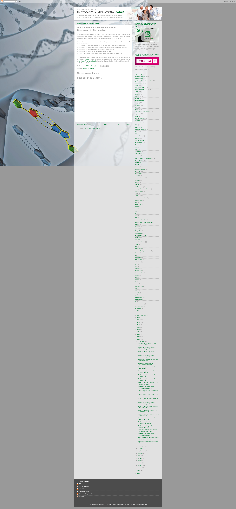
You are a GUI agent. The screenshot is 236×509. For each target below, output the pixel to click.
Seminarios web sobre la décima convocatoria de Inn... (147, 430)
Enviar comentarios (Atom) (93, 128)
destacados (138, 204)
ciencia (137, 167)
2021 (138, 327)
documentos (138, 173)
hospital (137, 277)
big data (137, 253)
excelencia (138, 162)
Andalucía (137, 120)
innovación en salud (140, 198)
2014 (138, 473)
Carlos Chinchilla (84, 486)
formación (137, 105)
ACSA (136, 266)
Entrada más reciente (85, 125)
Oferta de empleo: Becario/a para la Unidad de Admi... (148, 371)
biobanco (137, 224)
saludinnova (138, 200)
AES (136, 211)
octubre (140, 448)
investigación (138, 83)
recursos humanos (140, 87)
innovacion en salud (140, 129)
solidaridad (138, 262)
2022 (138, 324)
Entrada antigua (124, 125)
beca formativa (139, 160)
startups (137, 184)
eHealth (137, 164)
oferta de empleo (140, 100)
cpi (135, 295)
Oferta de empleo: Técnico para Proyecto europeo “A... (147, 422)
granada (137, 275)
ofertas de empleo (88, 68)
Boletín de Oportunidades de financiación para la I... (146, 348)
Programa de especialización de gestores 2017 (147, 344)
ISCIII (136, 125)
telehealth (137, 239)
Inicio (106, 125)
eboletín (137, 145)
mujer (136, 182)
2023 (138, 322)
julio (139, 455)
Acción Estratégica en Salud (143, 251)
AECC (136, 288)
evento (137, 107)
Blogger (144, 504)
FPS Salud (82, 489)
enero (140, 468)
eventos (137, 96)
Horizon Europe (139, 140)
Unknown (81, 496)
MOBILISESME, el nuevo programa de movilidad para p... (148, 399)
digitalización (138, 299)
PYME (136, 244)
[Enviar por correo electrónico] (101, 66)
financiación (138, 122)
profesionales (138, 142)
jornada (137, 180)
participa (137, 226)
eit (135, 255)
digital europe (139, 297)
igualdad (137, 237)
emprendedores (139, 118)
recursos (137, 156)
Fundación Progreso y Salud (87, 61)
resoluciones (138, 191)
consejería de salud (140, 220)
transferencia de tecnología (143, 111)
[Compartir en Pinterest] (108, 66)
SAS (136, 215)
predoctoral (138, 308)
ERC (136, 149)
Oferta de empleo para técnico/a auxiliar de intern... (147, 426)
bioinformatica (139, 186)
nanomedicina (139, 306)
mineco (137, 138)
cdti (136, 217)
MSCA (136, 131)
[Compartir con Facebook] (107, 66)
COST (136, 290)
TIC (136, 133)
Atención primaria (140, 242)
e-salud (137, 175)
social (136, 310)
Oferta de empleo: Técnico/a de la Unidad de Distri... (148, 383)
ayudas (137, 228)
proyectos (137, 171)
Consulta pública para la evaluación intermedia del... (148, 391)
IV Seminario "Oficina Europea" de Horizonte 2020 (148, 359)
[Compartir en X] (105, 66)
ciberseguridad (139, 273)
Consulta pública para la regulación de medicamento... (148, 395)
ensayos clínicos (139, 178)
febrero (140, 465)
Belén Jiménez (83, 483)
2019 (138, 332)
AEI (136, 147)
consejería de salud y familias (143, 222)
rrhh (136, 193)
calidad (137, 292)
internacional (138, 136)
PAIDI (136, 213)
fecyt (136, 246)
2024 (138, 320)
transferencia (138, 153)
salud (136, 85)
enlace (87, 59)
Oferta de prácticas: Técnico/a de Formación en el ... (147, 410)
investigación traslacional (142, 189)
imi (135, 301)
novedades (138, 257)
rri (135, 281)
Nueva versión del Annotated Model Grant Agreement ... (148, 438)
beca (136, 202)
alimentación (138, 270)
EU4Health (138, 268)
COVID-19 (138, 151)
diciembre (141, 341)
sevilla (136, 284)
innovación (138, 94)
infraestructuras (139, 304)
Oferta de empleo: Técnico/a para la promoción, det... (148, 414)
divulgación (138, 231)
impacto (137, 279)
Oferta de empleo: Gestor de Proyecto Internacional (146, 352)
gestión (137, 206)
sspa (136, 209)
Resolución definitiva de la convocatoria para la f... (145, 363)
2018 (138, 334)
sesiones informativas (141, 89)
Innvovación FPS (84, 491)
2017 (138, 337)
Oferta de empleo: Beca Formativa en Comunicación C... (148, 407)
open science (138, 259)
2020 (138, 329)
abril (139, 460)
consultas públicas (140, 169)
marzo (140, 463)
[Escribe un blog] (103, 66)
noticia (136, 116)
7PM (136, 264)
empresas (137, 114)
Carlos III (137, 195)
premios (137, 98)
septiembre (141, 451)
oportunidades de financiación (143, 81)
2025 (138, 317)
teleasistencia (139, 286)
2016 (138, 339)
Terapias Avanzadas (140, 235)
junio (139, 458)
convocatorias (139, 78)
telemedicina (138, 248)
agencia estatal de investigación (144, 158)
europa (137, 103)
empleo (137, 109)
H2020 (136, 92)
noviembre (141, 446)
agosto (140, 453)
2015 (138, 471)
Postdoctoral (138, 233)
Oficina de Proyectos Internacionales (89, 494)
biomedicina (138, 127)
